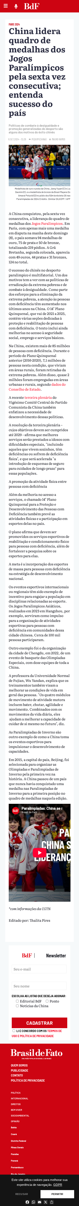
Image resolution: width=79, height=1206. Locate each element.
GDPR (57, 1184)
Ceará (14, 1134)
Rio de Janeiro (18, 1174)
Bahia (14, 1127)
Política (15, 1092)
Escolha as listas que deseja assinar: (39, 996)
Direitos (16, 1104)
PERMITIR (57, 1194)
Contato (17, 1075)
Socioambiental (20, 1115)
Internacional (19, 1098)
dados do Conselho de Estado (37, 387)
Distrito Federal (18, 1141)
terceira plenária (38, 397)
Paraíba (15, 1154)
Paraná (14, 1160)
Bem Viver (16, 1110)
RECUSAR (21, 1194)
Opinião (15, 1121)
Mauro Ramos (58, 139)
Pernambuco (17, 1167)
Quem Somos (19, 1065)
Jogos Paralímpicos (47, 223)
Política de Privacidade (28, 1080)
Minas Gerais (17, 1147)
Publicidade (19, 1070)
